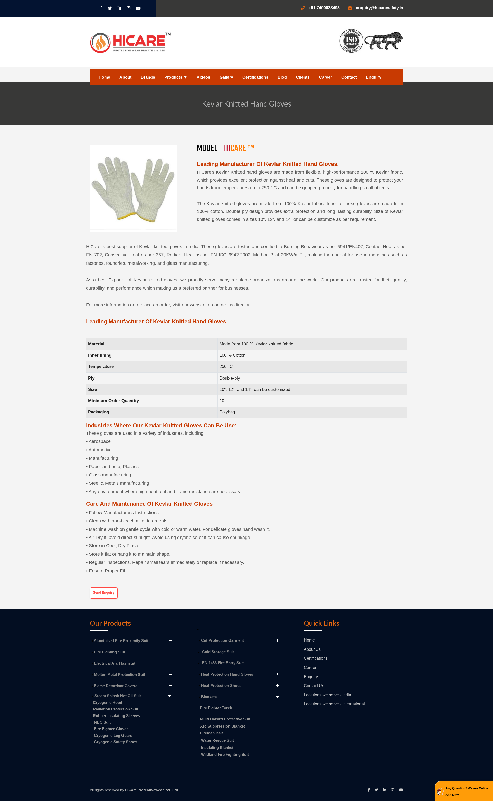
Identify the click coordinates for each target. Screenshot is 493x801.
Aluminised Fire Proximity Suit (120, 640)
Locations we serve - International (334, 704)
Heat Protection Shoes (220, 685)
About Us (312, 649)
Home (104, 77)
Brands (148, 77)
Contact (349, 77)
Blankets (208, 697)
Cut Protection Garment (222, 640)
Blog (282, 77)
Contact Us (314, 686)
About (125, 77)
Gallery (226, 77)
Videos (203, 77)
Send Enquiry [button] (104, 593)
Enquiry (373, 77)
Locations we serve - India (327, 695)
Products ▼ (175, 77)
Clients (303, 77)
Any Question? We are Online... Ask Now (467, 792)
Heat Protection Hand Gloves (226, 674)
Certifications (255, 77)
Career (325, 77)
